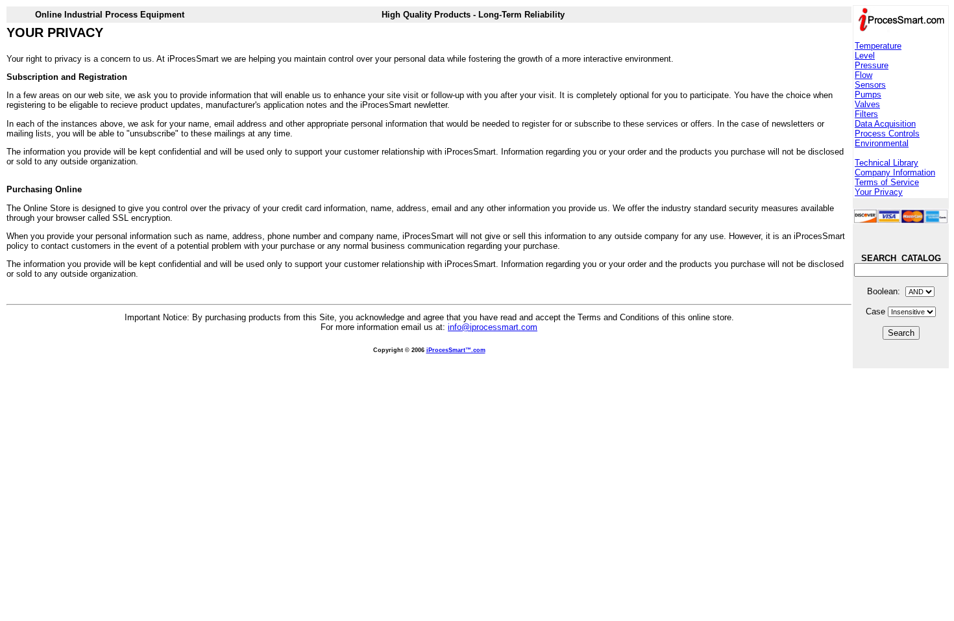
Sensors (870, 85)
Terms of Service (887, 182)
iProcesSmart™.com (455, 350)
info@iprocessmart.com (492, 327)
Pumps (868, 94)
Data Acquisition (885, 124)
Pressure (871, 65)
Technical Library (886, 163)
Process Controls (887, 133)
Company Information (895, 172)
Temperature (878, 46)
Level (865, 55)
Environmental (882, 143)
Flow (863, 75)
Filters (866, 114)
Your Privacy (879, 192)
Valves (867, 104)
